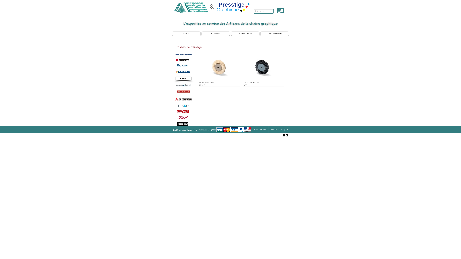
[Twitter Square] (287, 135)
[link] (280, 11)
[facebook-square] (284, 135)
